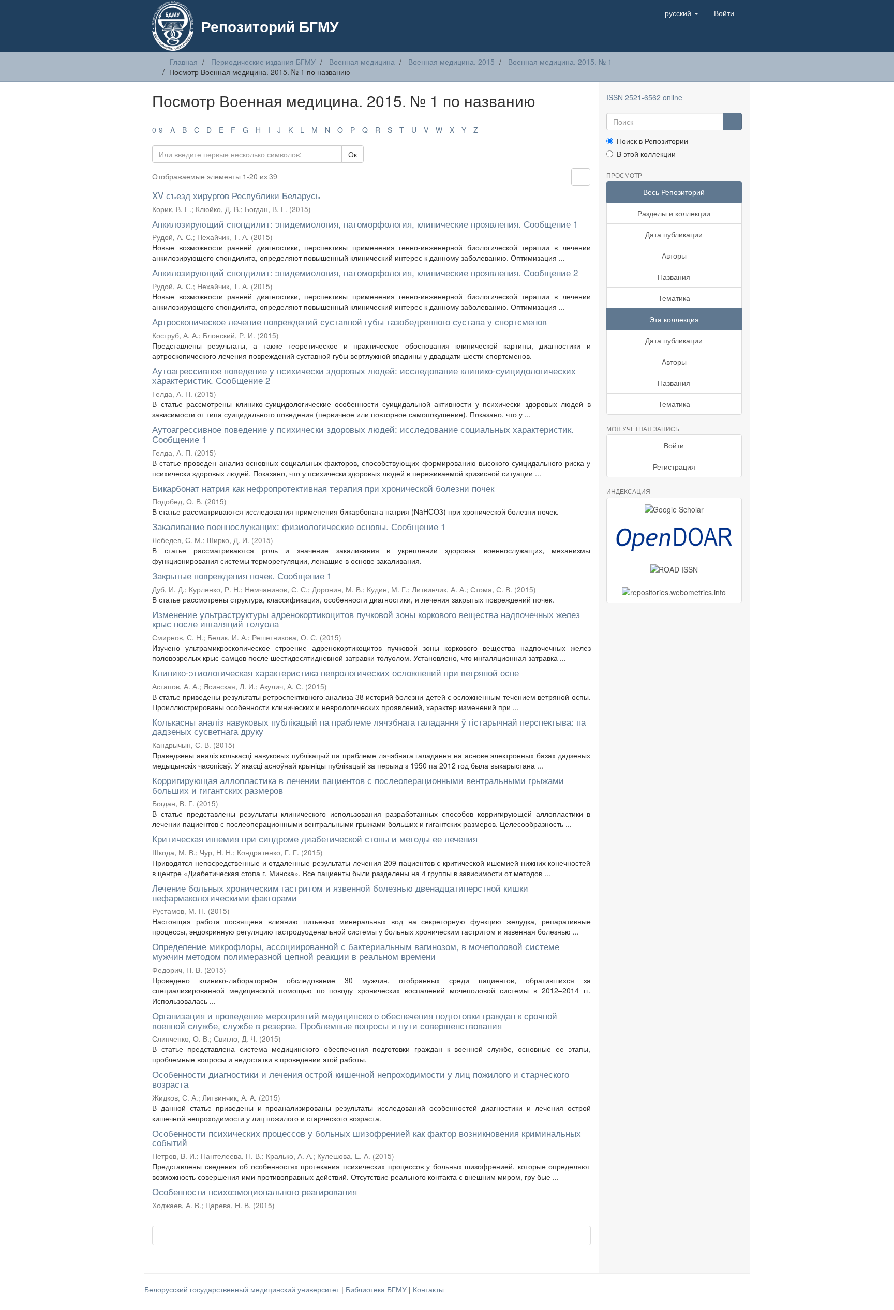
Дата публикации (674, 234)
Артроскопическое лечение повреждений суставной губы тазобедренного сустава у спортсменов (349, 321)
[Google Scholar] (674, 509)
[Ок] (732, 121)
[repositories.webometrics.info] (674, 591)
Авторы (674, 255)
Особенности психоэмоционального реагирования (254, 1191)
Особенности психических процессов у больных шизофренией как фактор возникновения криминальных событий (366, 1137)
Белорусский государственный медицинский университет (242, 1289)
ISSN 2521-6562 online (644, 97)
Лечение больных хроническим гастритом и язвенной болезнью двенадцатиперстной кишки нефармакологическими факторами (340, 892)
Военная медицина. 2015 (451, 61)
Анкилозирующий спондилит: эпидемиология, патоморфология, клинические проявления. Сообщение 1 (365, 223)
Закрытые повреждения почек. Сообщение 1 (242, 575)
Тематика (674, 298)
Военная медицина (362, 61)
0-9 (157, 130)
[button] (681, 13)
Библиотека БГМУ (377, 1289)
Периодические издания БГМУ (263, 61)
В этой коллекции (646, 153)
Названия (674, 277)
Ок (352, 154)
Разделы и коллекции (673, 213)
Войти (674, 445)
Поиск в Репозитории (652, 140)
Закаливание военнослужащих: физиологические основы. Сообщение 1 (298, 526)
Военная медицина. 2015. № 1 (560, 61)
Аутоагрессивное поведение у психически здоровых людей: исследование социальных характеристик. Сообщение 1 (363, 434)
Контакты (428, 1289)
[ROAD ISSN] (674, 569)
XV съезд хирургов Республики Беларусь (236, 195)
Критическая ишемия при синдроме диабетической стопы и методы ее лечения (315, 838)
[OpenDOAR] (674, 539)
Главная (184, 61)
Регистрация (674, 466)
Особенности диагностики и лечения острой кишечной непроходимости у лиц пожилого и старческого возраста (360, 1078)
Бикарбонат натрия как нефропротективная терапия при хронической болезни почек (323, 487)
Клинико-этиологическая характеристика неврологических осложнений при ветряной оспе (335, 672)
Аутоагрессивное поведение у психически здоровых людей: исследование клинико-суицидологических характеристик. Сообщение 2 (364, 375)
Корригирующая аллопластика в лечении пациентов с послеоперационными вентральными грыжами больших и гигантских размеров (358, 785)
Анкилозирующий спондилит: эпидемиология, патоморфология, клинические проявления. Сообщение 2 (365, 272)
